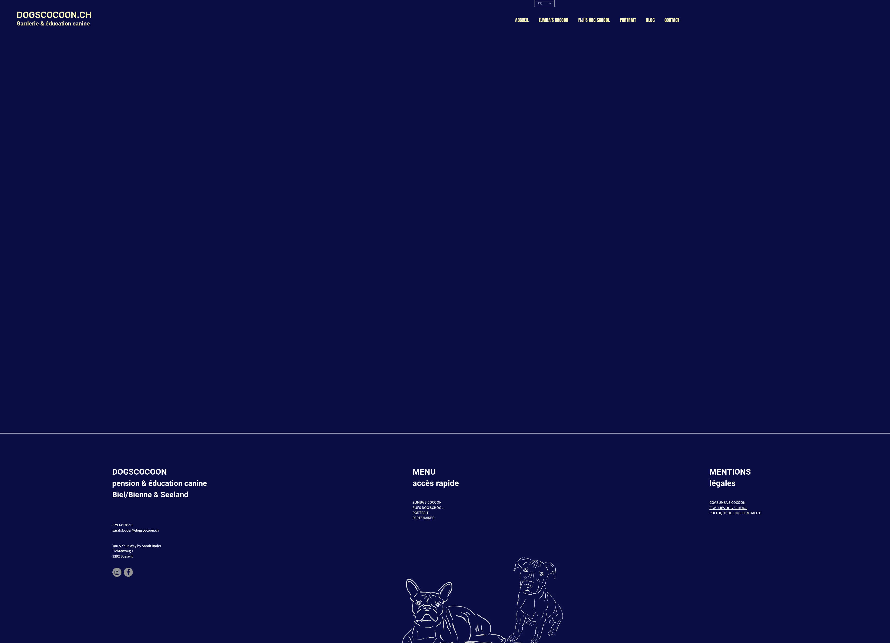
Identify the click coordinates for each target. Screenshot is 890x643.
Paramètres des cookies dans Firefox (410, 329)
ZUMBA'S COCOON (427, 502)
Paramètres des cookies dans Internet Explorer (418, 334)
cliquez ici (423, 219)
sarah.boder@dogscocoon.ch (135, 530)
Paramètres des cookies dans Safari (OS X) (414, 344)
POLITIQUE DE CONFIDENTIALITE (735, 513)
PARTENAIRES (423, 517)
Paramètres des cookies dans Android (410, 355)
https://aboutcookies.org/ (395, 251)
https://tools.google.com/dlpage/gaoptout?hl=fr (413, 380)
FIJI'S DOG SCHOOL (428, 507)
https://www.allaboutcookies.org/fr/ (451, 251)
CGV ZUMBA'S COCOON (727, 502)
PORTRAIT (421, 512)
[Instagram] (116, 572)
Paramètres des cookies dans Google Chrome (416, 339)
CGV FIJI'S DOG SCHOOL (728, 507)
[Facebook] (128, 572)
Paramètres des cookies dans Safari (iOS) (413, 349)
